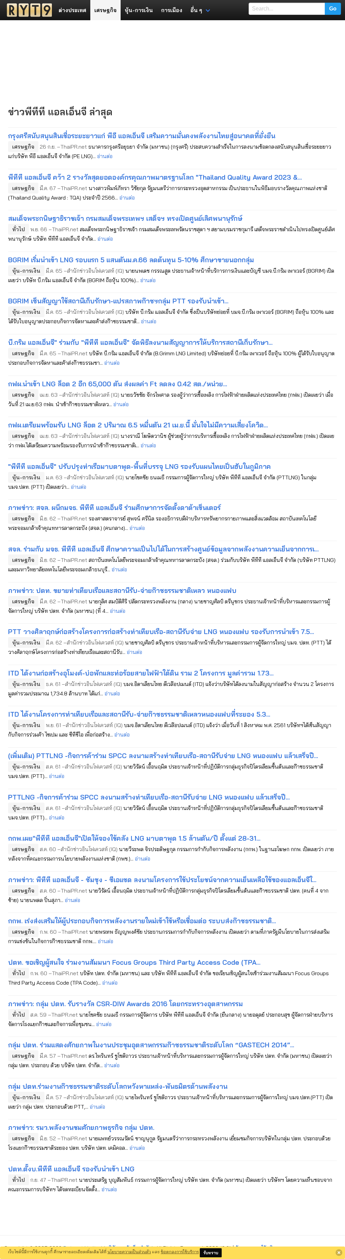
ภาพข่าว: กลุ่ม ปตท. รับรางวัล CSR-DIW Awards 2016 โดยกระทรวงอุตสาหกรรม (125, 1003)
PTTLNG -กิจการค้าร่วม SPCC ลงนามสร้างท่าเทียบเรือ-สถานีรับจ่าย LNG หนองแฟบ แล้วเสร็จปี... (149, 797)
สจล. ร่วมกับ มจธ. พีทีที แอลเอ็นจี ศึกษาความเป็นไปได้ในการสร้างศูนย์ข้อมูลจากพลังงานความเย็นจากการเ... (163, 549)
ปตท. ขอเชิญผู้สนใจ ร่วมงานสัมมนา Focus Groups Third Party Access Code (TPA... (134, 962)
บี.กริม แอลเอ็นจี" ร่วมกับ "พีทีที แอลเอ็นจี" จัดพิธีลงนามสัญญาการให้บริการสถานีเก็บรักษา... (140, 342)
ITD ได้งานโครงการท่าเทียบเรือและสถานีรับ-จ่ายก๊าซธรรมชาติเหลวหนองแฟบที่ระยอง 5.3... (139, 714)
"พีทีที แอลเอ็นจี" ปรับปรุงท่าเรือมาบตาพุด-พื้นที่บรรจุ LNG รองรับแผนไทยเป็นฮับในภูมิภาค (139, 466)
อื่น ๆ (196, 10)
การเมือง (171, 10)
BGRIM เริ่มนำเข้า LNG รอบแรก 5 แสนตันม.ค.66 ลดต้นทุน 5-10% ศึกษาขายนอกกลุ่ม (131, 260)
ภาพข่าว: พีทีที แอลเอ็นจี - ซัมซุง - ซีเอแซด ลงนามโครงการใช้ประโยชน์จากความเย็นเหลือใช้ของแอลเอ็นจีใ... (162, 879)
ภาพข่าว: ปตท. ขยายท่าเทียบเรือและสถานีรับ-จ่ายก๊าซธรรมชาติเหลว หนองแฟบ (122, 590)
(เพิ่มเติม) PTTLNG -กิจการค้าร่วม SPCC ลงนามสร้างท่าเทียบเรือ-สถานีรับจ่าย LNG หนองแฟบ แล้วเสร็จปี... (163, 755)
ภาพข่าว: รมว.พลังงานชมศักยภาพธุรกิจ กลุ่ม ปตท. (81, 1127)
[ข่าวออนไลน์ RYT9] (27, 10)
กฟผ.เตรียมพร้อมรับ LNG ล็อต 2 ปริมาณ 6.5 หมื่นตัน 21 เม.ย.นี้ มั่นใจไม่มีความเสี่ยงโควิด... (138, 425)
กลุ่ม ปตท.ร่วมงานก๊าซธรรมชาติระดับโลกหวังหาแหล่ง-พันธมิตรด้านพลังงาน (117, 1086)
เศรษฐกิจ (105, 10)
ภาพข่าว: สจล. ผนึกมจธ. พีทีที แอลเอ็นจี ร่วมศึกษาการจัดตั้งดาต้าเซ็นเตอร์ (114, 507)
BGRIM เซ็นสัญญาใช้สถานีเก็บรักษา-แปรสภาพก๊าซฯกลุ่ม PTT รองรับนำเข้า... (118, 301)
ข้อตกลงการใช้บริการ (180, 1251)
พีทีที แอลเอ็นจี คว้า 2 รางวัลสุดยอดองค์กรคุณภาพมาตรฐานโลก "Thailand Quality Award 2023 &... (155, 177)
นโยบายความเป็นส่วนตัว (129, 1251)
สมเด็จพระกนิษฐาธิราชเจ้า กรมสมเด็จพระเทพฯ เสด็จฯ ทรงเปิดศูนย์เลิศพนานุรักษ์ (125, 218)
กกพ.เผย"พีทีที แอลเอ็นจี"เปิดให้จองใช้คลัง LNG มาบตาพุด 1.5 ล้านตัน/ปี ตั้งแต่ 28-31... (134, 838)
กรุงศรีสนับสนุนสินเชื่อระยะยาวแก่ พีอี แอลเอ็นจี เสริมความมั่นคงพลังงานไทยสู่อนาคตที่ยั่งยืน (141, 135)
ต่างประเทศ (72, 10)
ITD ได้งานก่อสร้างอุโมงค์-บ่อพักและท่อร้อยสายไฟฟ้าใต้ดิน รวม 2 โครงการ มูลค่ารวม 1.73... (141, 673)
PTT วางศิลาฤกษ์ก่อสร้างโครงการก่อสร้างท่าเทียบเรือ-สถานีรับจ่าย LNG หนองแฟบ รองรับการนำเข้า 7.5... (161, 631)
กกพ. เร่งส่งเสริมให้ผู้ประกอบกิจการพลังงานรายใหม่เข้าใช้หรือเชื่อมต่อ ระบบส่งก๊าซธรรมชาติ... (142, 921)
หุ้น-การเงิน (139, 10)
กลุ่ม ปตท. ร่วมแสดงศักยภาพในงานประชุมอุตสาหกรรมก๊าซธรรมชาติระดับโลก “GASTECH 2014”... (151, 1045)
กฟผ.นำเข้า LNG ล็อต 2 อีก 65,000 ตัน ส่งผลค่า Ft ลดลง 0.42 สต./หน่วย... (117, 384)
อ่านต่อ (105, 156)
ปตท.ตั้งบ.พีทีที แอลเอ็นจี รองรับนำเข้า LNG (71, 1169)
